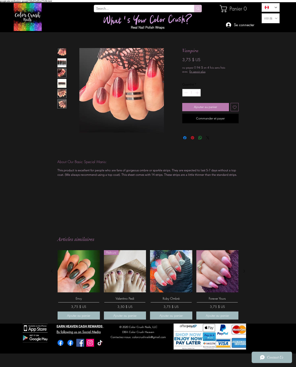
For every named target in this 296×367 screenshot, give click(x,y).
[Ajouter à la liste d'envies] (235, 107)
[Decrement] (185, 93)
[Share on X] (207, 137)
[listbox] (271, 18)
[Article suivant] (244, 271)
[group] (148, 285)
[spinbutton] (191, 93)
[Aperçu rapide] (79, 271)
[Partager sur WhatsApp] (200, 137)
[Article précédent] (51, 271)
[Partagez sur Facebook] (184, 137)
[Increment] (197, 93)
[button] (271, 18)
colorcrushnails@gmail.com (149, 337)
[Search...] (198, 8)
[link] (233, 8)
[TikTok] (100, 343)
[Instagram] (90, 343)
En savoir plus (210, 71)
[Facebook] (60, 343)
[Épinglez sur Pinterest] (192, 137)
